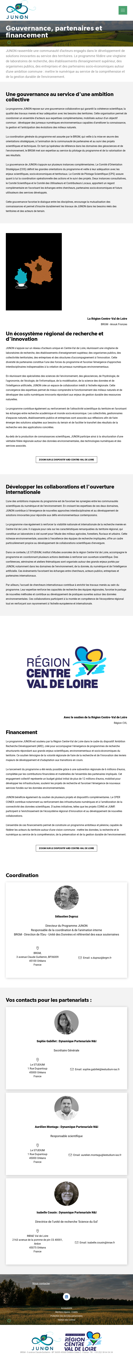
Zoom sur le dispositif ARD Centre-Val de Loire (66, 459)
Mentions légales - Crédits (66, 1312)
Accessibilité (66, 1308)
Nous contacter (41, 1283)
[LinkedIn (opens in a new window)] (66, 1296)
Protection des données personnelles (66, 1316)
